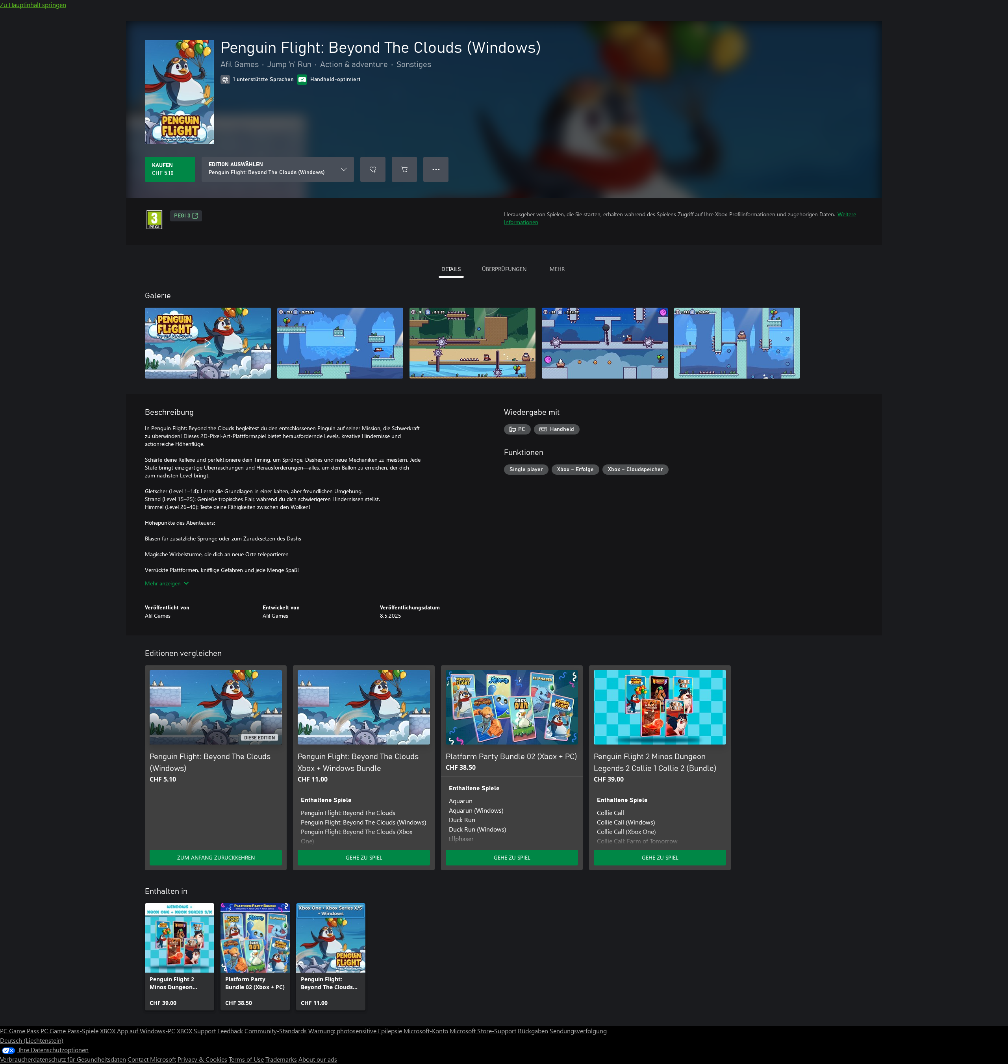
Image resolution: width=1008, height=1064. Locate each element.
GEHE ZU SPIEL (364, 857)
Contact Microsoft (152, 1059)
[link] (179, 956)
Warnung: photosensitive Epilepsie (355, 1031)
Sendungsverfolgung (578, 1031)
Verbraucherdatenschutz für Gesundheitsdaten (63, 1059)
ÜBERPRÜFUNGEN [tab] (504, 269)
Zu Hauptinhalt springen (33, 4)
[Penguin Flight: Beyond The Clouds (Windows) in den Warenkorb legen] (404, 169)
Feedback (230, 1031)
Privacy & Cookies (202, 1059)
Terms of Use (246, 1059)
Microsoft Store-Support (483, 1031)
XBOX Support (196, 1031)
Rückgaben (533, 1031)
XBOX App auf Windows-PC (137, 1031)
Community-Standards (276, 1031)
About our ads (317, 1059)
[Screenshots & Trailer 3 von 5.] (473, 343)
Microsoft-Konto (426, 1031)
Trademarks (281, 1059)
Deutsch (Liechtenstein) (31, 1040)
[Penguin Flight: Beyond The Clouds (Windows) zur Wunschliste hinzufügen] (372, 169)
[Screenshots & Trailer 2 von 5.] (340, 343)
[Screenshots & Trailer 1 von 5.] (208, 343)
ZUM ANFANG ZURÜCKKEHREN (216, 857)
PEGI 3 (182, 216)
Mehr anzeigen (163, 583)
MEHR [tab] (557, 269)
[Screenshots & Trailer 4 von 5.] (605, 343)
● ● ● (436, 169)
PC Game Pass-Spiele (69, 1031)
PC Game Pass (19, 1031)
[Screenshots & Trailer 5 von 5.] (737, 343)
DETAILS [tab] (451, 269)
